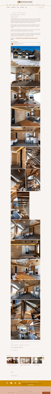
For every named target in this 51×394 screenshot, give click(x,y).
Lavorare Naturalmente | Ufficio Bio (25, 365)
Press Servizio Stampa (15, 347)
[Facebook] (7, 383)
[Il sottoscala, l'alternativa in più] (12, 360)
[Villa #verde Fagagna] (38, 360)
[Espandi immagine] (25, 56)
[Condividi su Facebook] (11, 350)
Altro (26, 7)
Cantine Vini (22, 7)
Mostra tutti (42, 355)
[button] (36, 7)
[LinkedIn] (20, 383)
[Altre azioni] (39, 12)
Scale (18, 7)
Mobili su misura (21, 347)
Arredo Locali (13, 7)
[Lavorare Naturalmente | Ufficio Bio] (25, 360)
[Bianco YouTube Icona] (11, 383)
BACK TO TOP (25, 390)
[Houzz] (15, 383)
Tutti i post (8, 7)
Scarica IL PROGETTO (31, 384)
